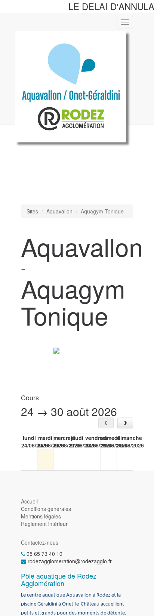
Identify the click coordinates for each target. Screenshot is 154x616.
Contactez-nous (39, 542)
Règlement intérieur (44, 523)
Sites (32, 211)
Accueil (29, 501)
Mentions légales (41, 516)
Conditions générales (46, 508)
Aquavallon (59, 211)
